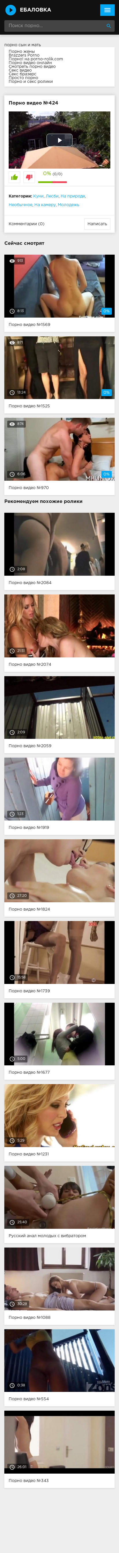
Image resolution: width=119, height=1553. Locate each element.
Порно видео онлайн (30, 63)
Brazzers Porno (24, 55)
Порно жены (22, 51)
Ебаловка (35, 10)
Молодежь (68, 205)
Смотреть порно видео (32, 66)
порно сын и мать (22, 45)
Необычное (20, 205)
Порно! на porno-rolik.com (36, 59)
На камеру (45, 205)
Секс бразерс (22, 74)
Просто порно (23, 78)
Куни (38, 196)
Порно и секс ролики (31, 81)
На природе (73, 196)
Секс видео (20, 70)
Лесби (52, 196)
